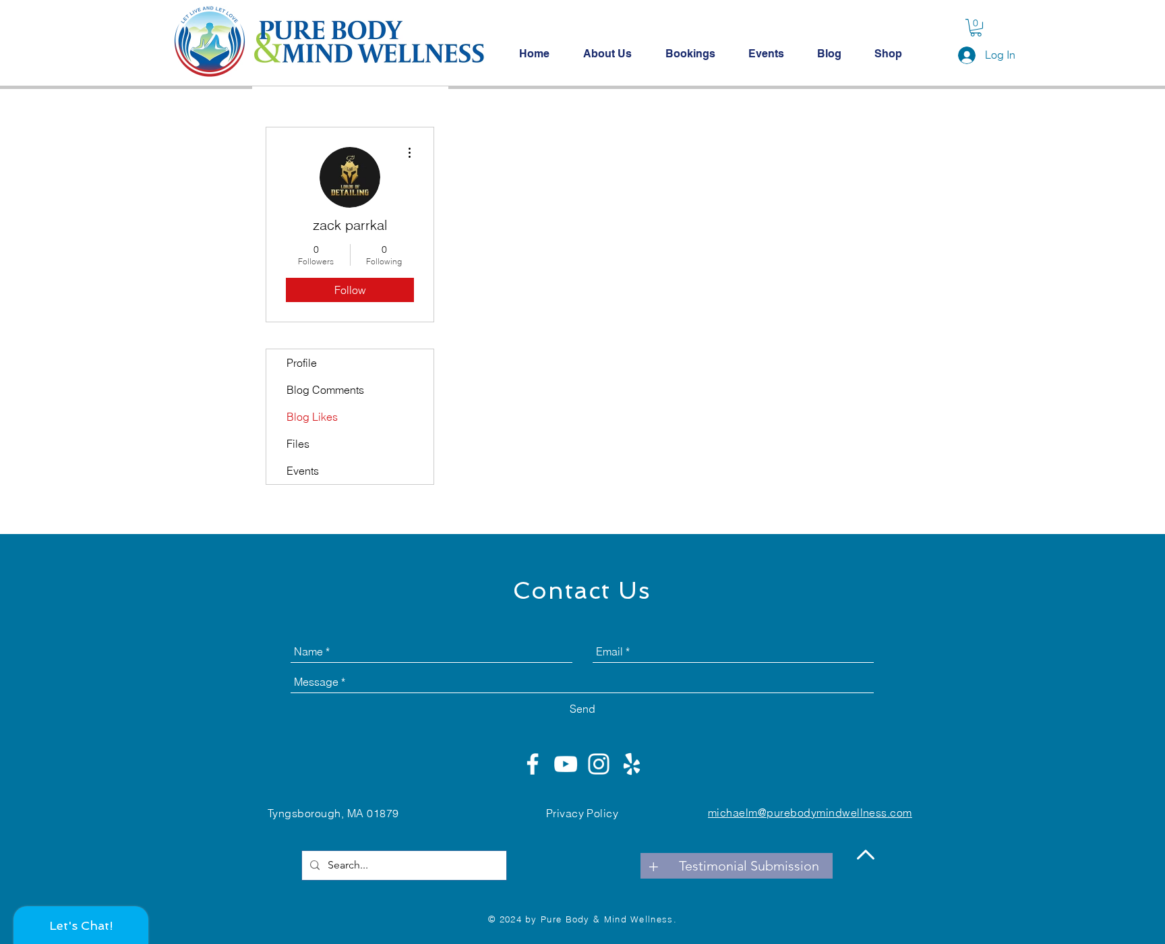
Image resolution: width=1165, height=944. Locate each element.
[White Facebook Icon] (532, 764)
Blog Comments (325, 389)
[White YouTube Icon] (565, 764)
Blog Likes (312, 416)
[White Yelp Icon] (632, 764)
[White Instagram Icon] (599, 764)
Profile (302, 363)
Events (303, 470)
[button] (975, 27)
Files (298, 443)
